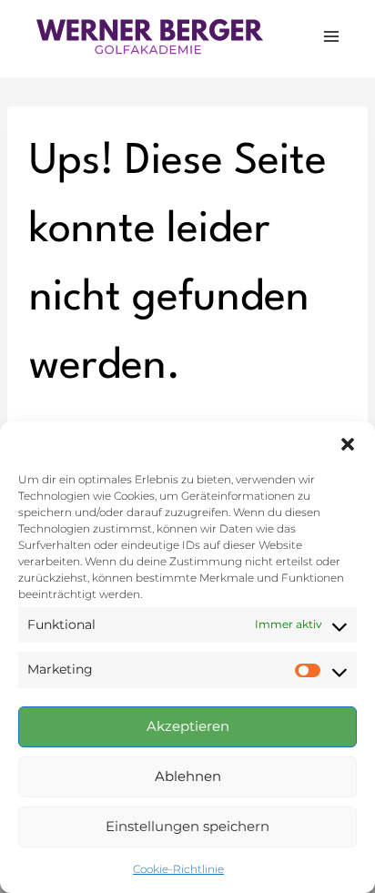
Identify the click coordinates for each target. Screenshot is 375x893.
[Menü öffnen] (331, 36)
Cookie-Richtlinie (178, 869)
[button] (348, 444)
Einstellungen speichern (187, 826)
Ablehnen (188, 776)
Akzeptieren (188, 726)
